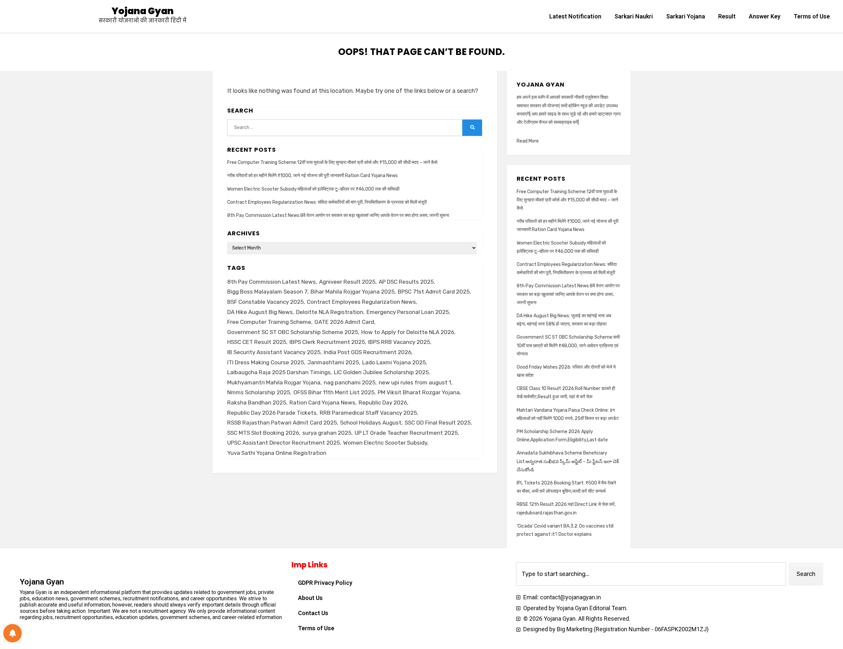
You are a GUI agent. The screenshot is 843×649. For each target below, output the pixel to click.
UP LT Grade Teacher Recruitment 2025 (406, 432)
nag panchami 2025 (349, 382)
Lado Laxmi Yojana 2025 (394, 362)
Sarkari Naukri (633, 16)
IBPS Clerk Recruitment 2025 (327, 342)
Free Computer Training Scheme (269, 322)
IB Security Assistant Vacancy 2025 (273, 352)
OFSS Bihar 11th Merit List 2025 (333, 392)
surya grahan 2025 (326, 432)
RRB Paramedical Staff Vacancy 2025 (368, 412)
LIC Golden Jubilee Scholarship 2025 (381, 372)
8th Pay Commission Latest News (271, 281)
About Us (310, 597)
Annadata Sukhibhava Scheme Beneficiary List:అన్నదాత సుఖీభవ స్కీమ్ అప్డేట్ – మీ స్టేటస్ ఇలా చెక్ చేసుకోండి (568, 461)
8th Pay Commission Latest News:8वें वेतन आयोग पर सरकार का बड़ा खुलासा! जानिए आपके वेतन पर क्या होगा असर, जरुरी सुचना (338, 215)
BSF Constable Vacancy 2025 (265, 302)
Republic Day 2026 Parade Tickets (271, 412)
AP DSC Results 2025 (406, 281)
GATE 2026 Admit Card (344, 322)
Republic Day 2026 (383, 402)
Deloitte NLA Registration (329, 312)
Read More (528, 141)
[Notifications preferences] (12, 633)
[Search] (472, 127)
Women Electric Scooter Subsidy (385, 442)
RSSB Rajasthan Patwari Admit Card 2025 (282, 422)
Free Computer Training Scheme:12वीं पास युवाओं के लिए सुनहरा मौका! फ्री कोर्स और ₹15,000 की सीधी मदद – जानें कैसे (332, 162)
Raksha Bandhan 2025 (256, 402)
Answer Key (764, 16)
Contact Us (313, 613)
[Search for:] (344, 127)
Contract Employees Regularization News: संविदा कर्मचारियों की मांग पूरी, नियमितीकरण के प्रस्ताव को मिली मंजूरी (327, 202)
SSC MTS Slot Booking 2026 (263, 432)
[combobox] (651, 573)
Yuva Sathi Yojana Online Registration (276, 453)
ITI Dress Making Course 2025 (265, 362)
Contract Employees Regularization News (361, 302)
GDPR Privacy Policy (325, 582)
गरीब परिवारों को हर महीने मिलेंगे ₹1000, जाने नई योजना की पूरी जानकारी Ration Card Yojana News (312, 175)
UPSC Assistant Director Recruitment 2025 (283, 442)
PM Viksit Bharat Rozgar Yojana (419, 392)
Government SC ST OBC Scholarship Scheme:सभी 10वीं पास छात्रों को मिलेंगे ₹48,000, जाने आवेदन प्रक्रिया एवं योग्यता (568, 345)
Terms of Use (812, 16)
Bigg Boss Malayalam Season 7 (267, 291)
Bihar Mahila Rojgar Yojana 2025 (352, 291)
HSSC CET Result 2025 (256, 342)
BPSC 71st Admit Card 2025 (434, 291)
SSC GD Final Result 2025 (438, 422)
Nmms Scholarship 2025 (258, 392)
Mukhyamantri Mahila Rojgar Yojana (273, 382)
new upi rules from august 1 (415, 382)
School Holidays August (370, 422)
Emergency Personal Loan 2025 (408, 312)
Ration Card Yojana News (322, 402)
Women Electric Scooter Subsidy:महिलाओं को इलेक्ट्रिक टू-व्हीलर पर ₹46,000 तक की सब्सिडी (313, 189)
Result (727, 16)
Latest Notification (575, 16)
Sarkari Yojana (685, 16)
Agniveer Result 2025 (347, 281)
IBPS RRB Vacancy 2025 (399, 342)
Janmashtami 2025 (333, 362)
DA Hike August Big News (260, 312)
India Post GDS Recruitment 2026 (367, 352)
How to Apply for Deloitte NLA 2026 (407, 332)
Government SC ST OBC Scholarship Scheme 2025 (292, 332)
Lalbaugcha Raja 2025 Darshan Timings (279, 372)
